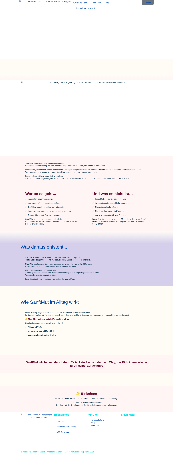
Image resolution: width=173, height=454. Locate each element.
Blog (107, 3)
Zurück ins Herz (80, 3)
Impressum (61, 421)
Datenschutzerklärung (66, 426)
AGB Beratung (62, 432)
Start (66, 3)
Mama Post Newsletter (86, 8)
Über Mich (96, 3)
